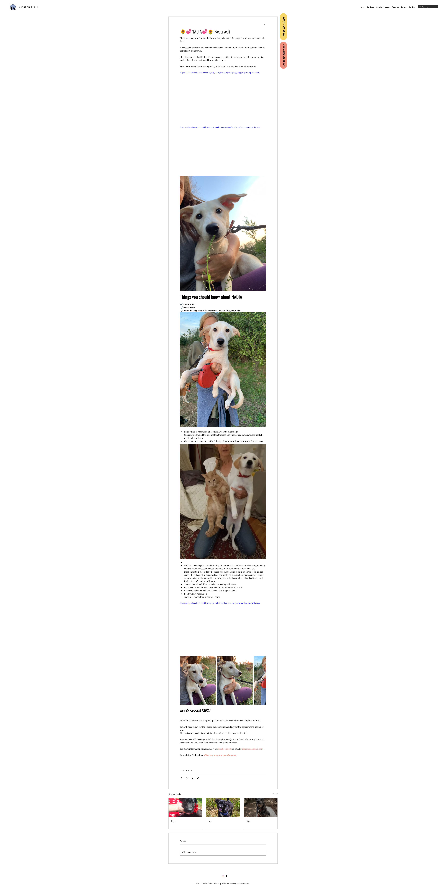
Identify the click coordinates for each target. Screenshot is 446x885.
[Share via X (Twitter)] (187, 778)
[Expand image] (198, 680)
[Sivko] (260, 807)
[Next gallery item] (263, 680)
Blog (182, 770)
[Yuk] (223, 807)
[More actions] (264, 25)
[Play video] (223, 95)
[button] (370, 7)
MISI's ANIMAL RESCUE (28, 7)
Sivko (248, 821)
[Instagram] (223, 878)
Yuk (210, 821)
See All (275, 794)
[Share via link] (198, 778)
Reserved (189, 770)
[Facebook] (226, 878)
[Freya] (185, 807)
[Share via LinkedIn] (192, 778)
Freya (173, 821)
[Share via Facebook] (181, 778)
